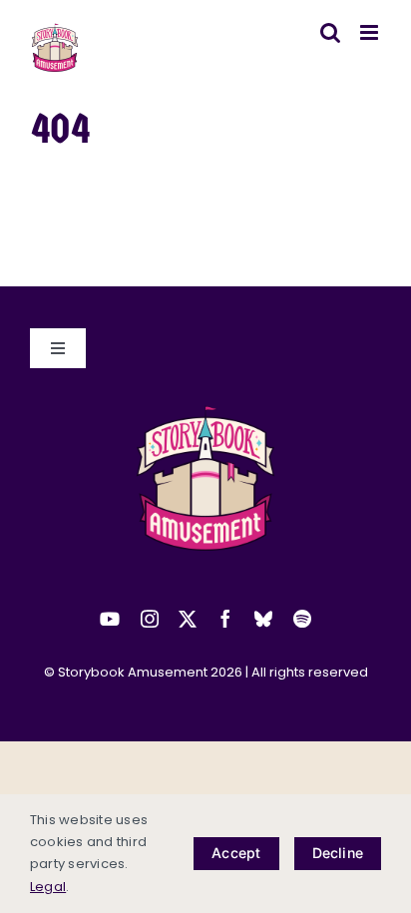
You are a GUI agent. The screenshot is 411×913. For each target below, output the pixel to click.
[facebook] (225, 619)
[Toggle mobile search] (330, 32)
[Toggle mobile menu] (370, 32)
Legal (48, 886)
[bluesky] (263, 619)
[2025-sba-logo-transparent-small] (205, 411)
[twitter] (188, 619)
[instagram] (150, 619)
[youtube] (110, 619)
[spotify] (302, 619)
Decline (337, 852)
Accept (235, 852)
